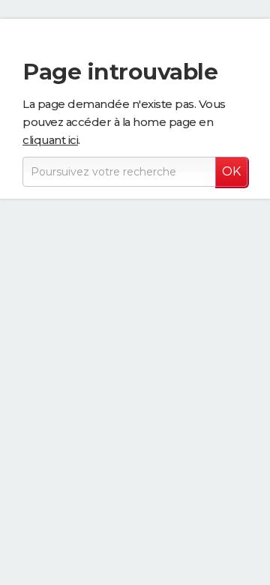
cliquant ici (50, 140)
